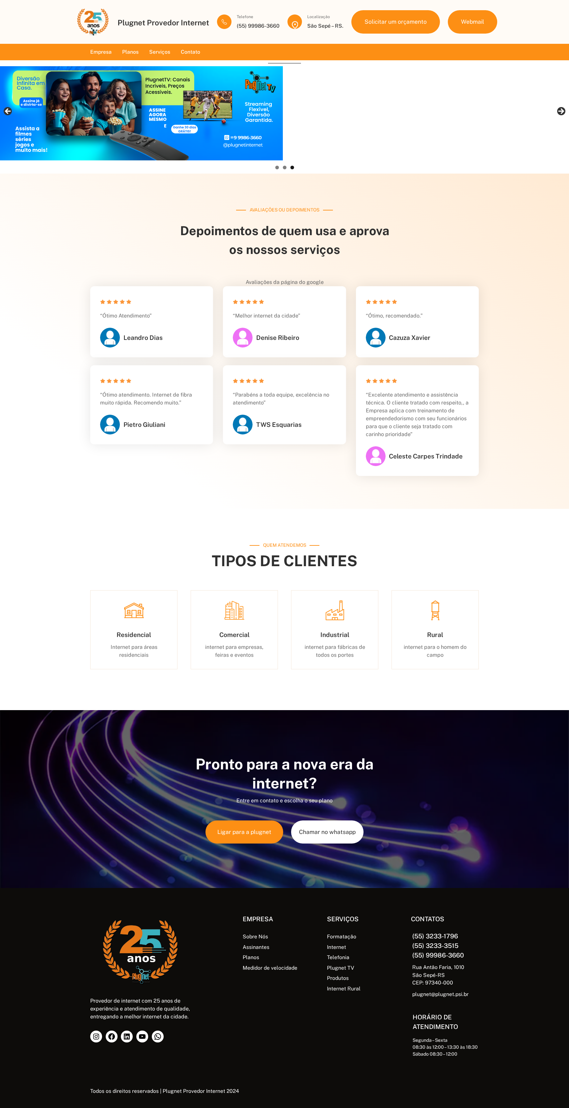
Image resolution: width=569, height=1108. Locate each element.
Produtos (338, 978)
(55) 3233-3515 (435, 945)
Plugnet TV (340, 968)
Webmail (472, 21)
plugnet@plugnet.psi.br (440, 994)
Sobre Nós (255, 936)
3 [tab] (292, 167)
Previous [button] (8, 112)
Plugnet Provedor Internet (163, 22)
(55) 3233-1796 (435, 936)
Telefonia (338, 957)
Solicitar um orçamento (396, 21)
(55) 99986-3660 (438, 955)
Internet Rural (344, 988)
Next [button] (561, 112)
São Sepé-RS (428, 975)
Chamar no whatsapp (327, 831)
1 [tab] (277, 167)
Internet (336, 947)
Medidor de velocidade (270, 968)
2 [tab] (284, 167)
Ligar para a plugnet (244, 831)
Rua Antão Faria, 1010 (438, 967)
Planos (251, 957)
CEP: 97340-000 (432, 983)
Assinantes (256, 947)
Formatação (341, 936)
